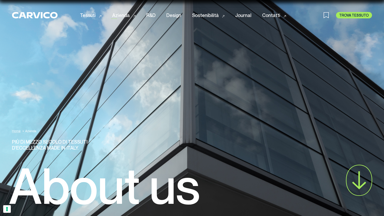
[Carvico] (35, 15)
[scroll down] (359, 180)
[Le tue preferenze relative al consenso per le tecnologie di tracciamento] (7, 209)
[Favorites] (330, 15)
